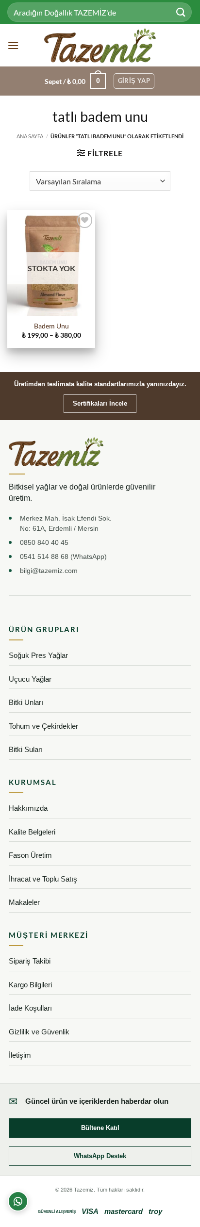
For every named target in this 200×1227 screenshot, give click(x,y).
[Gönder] (181, 11)
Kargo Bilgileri (30, 985)
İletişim (20, 1055)
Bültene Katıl (100, 1127)
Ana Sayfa (30, 136)
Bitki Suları (26, 749)
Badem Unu (51, 326)
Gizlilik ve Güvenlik (39, 1032)
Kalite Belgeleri (32, 832)
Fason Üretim (30, 855)
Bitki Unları (26, 702)
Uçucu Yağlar (30, 679)
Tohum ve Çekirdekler (43, 726)
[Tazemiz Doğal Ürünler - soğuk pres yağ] (100, 45)
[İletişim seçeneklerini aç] (18, 1201)
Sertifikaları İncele (100, 403)
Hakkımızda (28, 808)
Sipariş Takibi (29, 961)
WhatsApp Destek (100, 1156)
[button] (13, 45)
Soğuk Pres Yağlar (38, 655)
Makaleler (24, 902)
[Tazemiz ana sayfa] (56, 452)
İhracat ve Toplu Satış (43, 879)
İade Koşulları (30, 1008)
